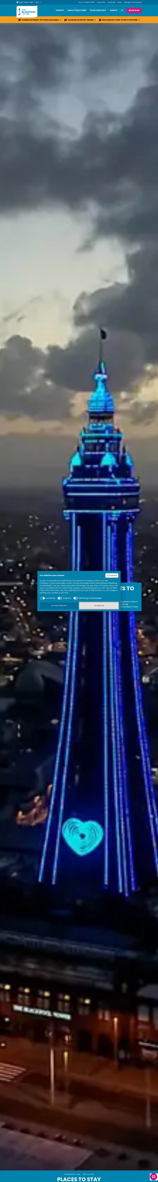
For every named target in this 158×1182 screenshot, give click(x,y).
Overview (113, 575)
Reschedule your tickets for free (120, 20)
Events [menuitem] (113, 10)
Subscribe (111, 2)
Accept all (99, 605)
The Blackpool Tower (72, 1174)
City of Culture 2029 (86, 2)
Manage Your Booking (132, 2)
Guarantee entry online (80, 20)
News (120, 2)
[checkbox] (47, 598)
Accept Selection (59, 605)
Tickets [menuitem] (60, 10)
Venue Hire (101, 2)
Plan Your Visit (88, 1174)
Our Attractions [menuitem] (77, 10)
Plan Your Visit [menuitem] (98, 10)
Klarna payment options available (40, 20)
